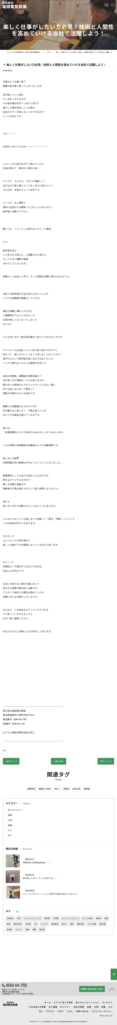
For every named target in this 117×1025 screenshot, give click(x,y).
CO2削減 (102, 924)
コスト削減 (91, 924)
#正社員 (76, 788)
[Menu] (112, 5)
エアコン (44, 924)
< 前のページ (11, 761)
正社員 (28, 924)
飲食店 (9, 929)
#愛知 (66, 788)
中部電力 (10, 918)
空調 (10, 814)
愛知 (8, 924)
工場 (10, 819)
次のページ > (106, 761)
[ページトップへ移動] (112, 989)
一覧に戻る (58, 761)
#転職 (87, 788)
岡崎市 (98, 918)
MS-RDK (47, 918)
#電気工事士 (45, 788)
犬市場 (55, 918)
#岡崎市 (31, 788)
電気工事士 (18, 924)
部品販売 (54, 924)
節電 (34, 929)
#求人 (57, 788)
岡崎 (106, 918)
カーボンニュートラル (32, 918)
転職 (27, 929)
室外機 (42, 929)
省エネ (64, 924)
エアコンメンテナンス (70, 918)
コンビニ (18, 929)
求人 (5, 750)
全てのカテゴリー (16, 809)
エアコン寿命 (87, 918)
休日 (19, 918)
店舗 (10, 825)
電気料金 (80, 924)
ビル (10, 830)
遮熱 (72, 924)
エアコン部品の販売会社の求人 (19, 732)
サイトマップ (106, 1015)
